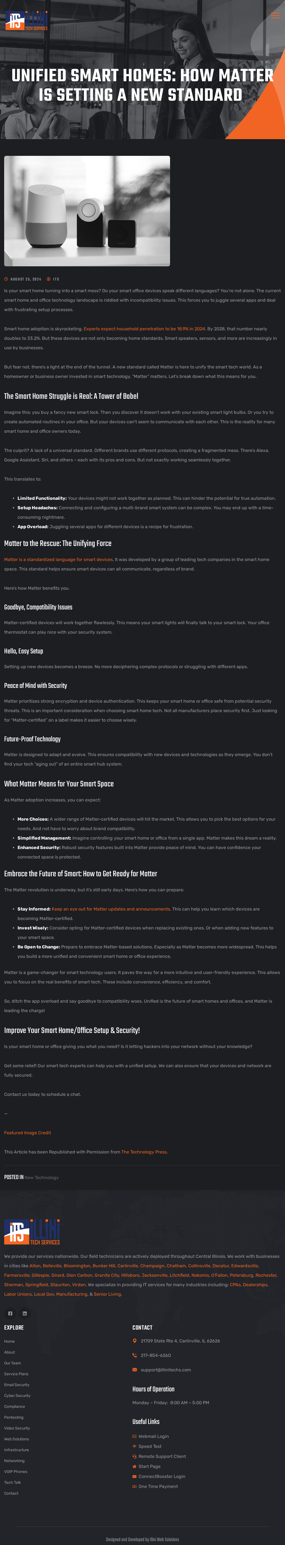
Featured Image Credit (27, 1132)
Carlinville (127, 1265)
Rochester (265, 1275)
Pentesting (13, 1417)
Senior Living (107, 1294)
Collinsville (199, 1265)
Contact (11, 1493)
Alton (35, 1265)
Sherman (13, 1284)
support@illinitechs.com (166, 1369)
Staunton (60, 1284)
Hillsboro (130, 1275)
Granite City (107, 1275)
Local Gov (44, 1294)
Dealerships (255, 1284)
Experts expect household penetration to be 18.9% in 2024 (144, 328)
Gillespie (40, 1275)
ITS (56, 279)
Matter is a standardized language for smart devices (58, 559)
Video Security (17, 1428)
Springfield (36, 1284)
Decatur (221, 1265)
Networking (14, 1460)
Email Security (17, 1384)
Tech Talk (12, 1482)
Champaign (152, 1265)
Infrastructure (16, 1450)
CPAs (235, 1284)
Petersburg (241, 1275)
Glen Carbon (79, 1275)
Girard (57, 1275)
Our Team (12, 1363)
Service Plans (16, 1374)
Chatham (176, 1265)
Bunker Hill (104, 1265)
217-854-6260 (156, 1355)
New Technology (41, 1177)
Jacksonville (155, 1275)
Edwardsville (244, 1265)
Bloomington (77, 1265)
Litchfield (179, 1275)
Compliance (14, 1406)
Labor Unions (18, 1294)
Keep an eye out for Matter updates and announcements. (111, 909)
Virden (79, 1284)
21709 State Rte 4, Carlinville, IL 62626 (180, 1341)
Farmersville (17, 1275)
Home (9, 1341)
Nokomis (200, 1275)
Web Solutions (16, 1439)
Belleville (52, 1265)
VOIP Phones (15, 1471)
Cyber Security (17, 1395)
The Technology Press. (144, 1152)
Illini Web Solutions (164, 1540)
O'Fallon (219, 1275)
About (9, 1352)
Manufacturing (71, 1294)
